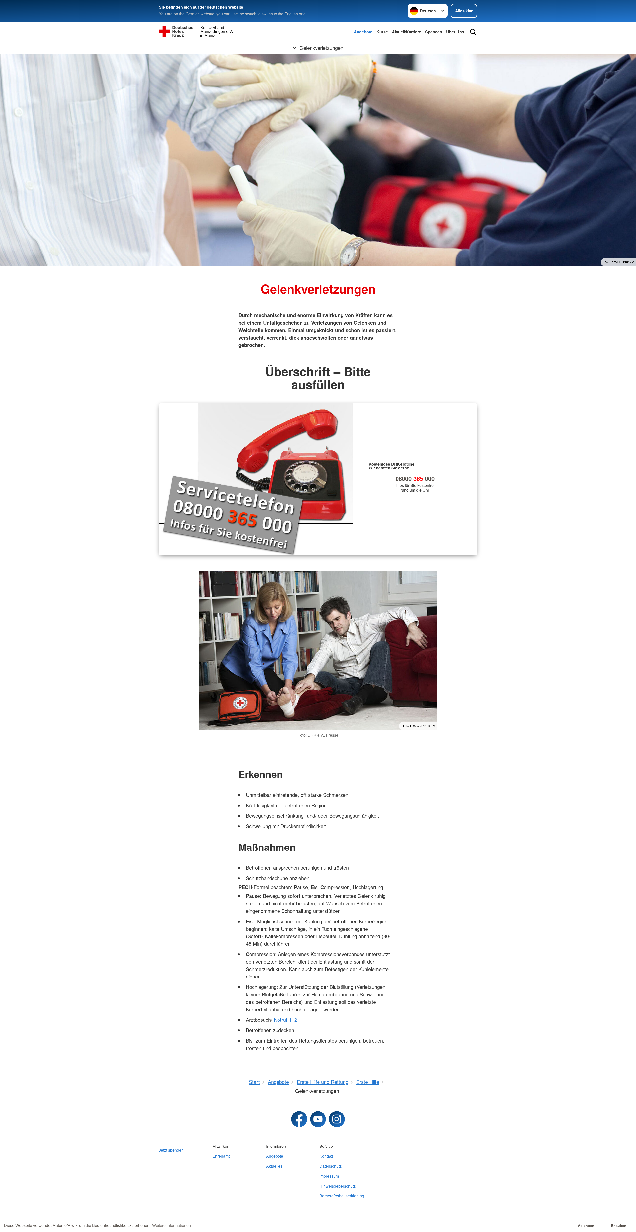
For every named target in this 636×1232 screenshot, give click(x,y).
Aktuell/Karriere (406, 32)
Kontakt (326, 1156)
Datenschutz (330, 1166)
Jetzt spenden (171, 1150)
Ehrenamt (221, 1156)
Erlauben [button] (618, 1226)
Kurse (382, 32)
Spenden (433, 32)
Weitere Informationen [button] (171, 1225)
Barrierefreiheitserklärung (341, 1196)
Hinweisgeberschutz (337, 1186)
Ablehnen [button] (586, 1226)
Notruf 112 (285, 1019)
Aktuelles (274, 1166)
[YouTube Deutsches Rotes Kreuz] (318, 1119)
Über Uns (455, 32)
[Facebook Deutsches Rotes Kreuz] (299, 1119)
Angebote (363, 32)
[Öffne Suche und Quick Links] (473, 32)
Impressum (329, 1176)
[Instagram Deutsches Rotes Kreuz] (337, 1119)
